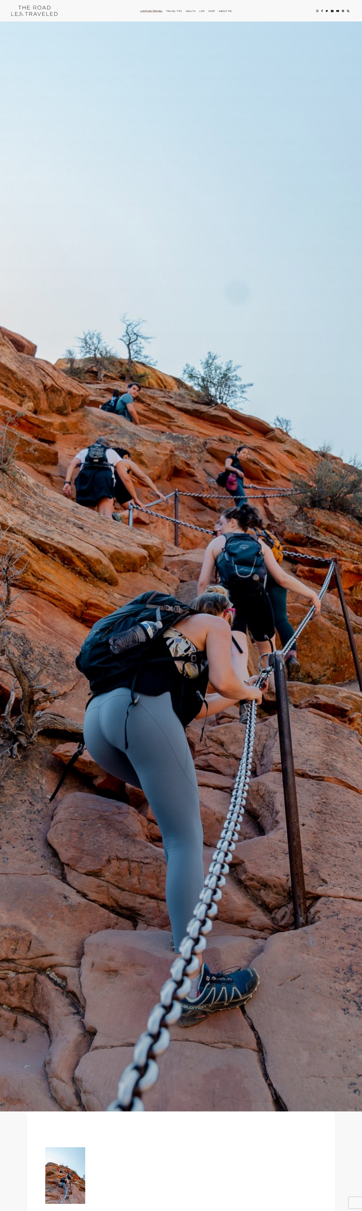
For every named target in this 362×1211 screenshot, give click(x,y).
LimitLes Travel (151, 11)
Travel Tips (174, 11)
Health (191, 11)
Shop (211, 11)
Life (202, 11)
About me (225, 11)
